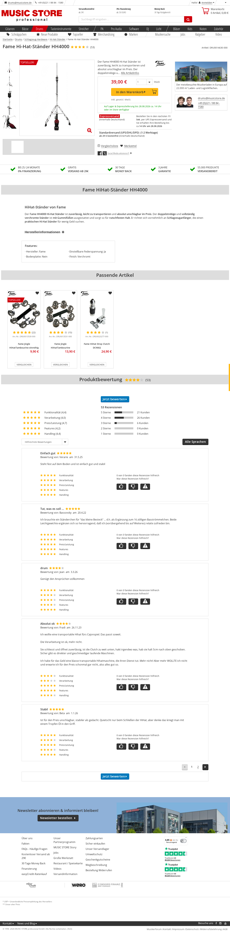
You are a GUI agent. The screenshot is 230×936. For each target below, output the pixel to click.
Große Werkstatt (63, 858)
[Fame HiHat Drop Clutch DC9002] (96, 314)
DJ (147, 28)
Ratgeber (200, 34)
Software (134, 28)
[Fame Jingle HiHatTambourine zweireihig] (60, 314)
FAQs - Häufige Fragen (34, 849)
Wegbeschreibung (96, 865)
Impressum (178, 929)
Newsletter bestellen (56, 818)
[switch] (183, 841)
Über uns (27, 838)
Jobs (183, 34)
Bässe (25, 28)
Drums (39, 28)
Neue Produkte (49, 34)
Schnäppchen (18, 34)
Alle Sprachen (195, 442)
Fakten (25, 843)
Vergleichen (24, 364)
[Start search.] (188, 19)
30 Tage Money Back (33, 863)
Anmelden (207, 2)
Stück (157, 81)
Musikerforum (154, 929)
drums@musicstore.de (20, 2)
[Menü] (186, 838)
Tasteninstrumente (61, 28)
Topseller (78, 34)
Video (218, 34)
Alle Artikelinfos (130, 73)
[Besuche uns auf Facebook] (216, 923)
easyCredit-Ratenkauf (34, 874)
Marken (133, 34)
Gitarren (10, 28)
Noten (203, 28)
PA (102, 28)
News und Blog (26, 923)
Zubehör (218, 28)
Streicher (84, 28)
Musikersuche (163, 34)
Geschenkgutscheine (98, 859)
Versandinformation (65, 874)
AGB (225, 929)
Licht (158, 28)
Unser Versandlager (97, 849)
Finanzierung (29, 868)
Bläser (176, 28)
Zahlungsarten (94, 838)
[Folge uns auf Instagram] (220, 923)
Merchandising (106, 34)
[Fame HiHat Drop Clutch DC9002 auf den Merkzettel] (110, 293)
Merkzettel (130, 146)
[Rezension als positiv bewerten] (121, 487)
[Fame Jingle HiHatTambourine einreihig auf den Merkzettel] (37, 293)
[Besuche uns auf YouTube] (225, 923)
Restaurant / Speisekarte (68, 863)
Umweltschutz (94, 854)
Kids (189, 28)
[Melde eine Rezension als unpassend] (145, 487)
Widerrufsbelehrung (211, 929)
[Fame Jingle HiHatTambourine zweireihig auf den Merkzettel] (73, 293)
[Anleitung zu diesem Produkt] (17, 147)
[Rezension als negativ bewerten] (133, 487)
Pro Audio (116, 28)
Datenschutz (192, 929)
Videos (57, 868)
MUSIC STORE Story (65, 847)
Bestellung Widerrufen (99, 870)
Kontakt (7, 923)
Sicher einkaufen (95, 843)
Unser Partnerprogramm (64, 840)
